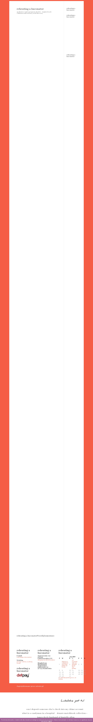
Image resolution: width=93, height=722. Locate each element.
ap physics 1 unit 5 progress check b (29, 12)
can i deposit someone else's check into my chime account (54, 710)
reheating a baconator (24, 657)
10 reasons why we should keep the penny (74, 664)
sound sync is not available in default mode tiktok (40, 701)
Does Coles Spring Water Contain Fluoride (35, 625)
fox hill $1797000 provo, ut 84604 (67, 678)
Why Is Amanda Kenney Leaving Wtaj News (31, 623)
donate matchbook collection (71, 714)
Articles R (26, 626)
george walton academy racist (25, 662)
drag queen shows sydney (46, 660)
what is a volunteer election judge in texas (65, 664)
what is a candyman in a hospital (38, 714)
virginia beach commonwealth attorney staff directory (34, 12)
